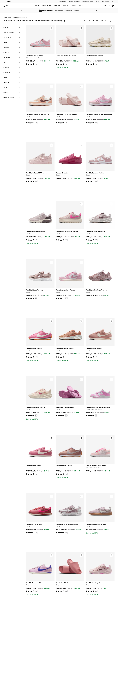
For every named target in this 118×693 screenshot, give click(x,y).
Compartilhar (88, 21)
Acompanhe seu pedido (87, 1)
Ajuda (97, 1)
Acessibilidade (62, 1)
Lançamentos (46, 5)
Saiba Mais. (76, 10)
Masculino (57, 5)
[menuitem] (37, 5)
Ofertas (37, 5)
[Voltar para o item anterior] (21, 11)
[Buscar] (105, 6)
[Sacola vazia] (113, 6)
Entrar (113, 1)
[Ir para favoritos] (109, 6)
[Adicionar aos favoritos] (51, 28)
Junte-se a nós (105, 1)
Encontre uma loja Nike (74, 1)
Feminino (66, 5)
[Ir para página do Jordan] (4, 1)
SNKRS (81, 5)
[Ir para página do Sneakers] (9, 1)
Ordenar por (108, 21)
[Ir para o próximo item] (96, 11)
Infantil (74, 5)
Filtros (98, 21)
